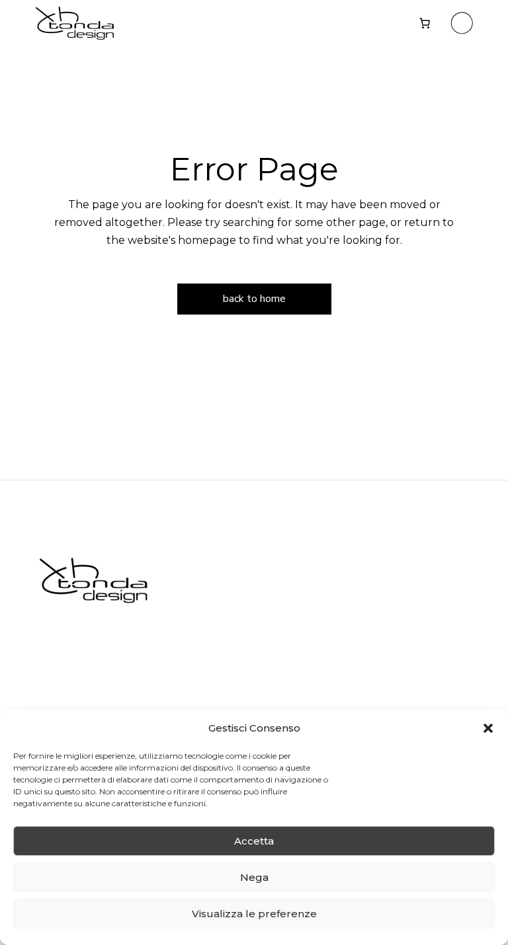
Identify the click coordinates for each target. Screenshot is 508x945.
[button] (488, 728)
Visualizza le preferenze (254, 913)
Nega (254, 877)
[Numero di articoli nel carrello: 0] (424, 23)
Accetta (254, 841)
